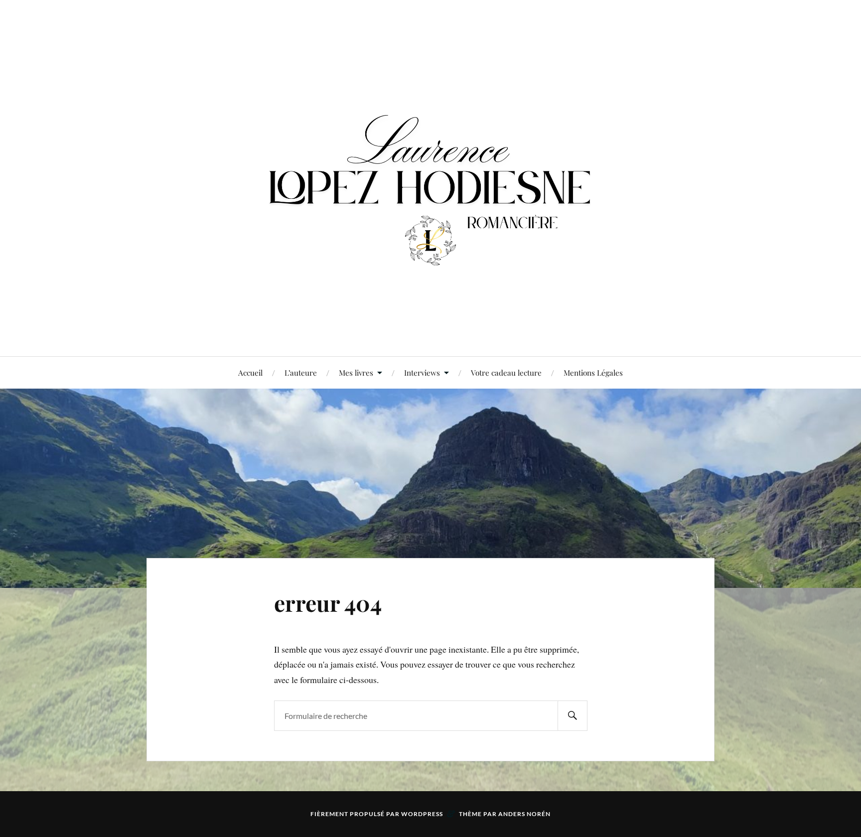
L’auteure (301, 372)
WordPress (422, 814)
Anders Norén (524, 814)
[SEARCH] (572, 715)
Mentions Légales (593, 372)
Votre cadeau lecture (506, 372)
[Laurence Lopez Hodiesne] (430, 177)
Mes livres (356, 372)
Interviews (422, 372)
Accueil (250, 372)
